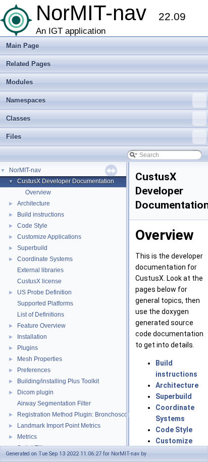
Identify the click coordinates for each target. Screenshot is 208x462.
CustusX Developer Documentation (65, 181)
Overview (38, 192)
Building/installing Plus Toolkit (58, 381)
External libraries (40, 270)
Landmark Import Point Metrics (58, 425)
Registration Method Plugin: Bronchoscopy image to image (97, 414)
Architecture (33, 203)
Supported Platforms (45, 303)
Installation (32, 336)
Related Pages (28, 64)
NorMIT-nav (25, 170)
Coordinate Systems (45, 259)
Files (13, 136)
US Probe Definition (44, 292)
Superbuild (32, 247)
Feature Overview (41, 325)
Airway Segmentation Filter (54, 403)
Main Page (22, 45)
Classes (18, 118)
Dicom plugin (35, 392)
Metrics (27, 436)
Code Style (32, 225)
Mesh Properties (39, 359)
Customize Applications (49, 236)
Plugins (27, 347)
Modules (19, 82)
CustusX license (39, 281)
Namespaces (25, 100)
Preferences (33, 370)
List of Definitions (40, 314)
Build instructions (40, 214)
